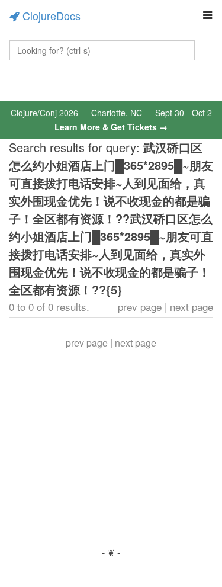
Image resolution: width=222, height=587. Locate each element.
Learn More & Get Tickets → (111, 127)
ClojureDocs (51, 15)
